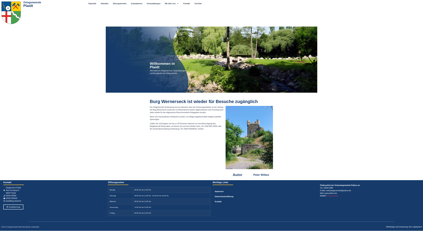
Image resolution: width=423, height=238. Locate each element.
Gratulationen (136, 4)
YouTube (198, 4)
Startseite (92, 4)
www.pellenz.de (331, 193)
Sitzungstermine (120, 4)
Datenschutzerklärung (224, 196)
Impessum (219, 191)
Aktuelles (105, 4)
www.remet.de (332, 196)
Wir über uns (170, 4)
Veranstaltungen (153, 4)
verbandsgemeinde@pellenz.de (338, 191)
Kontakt (186, 4)
